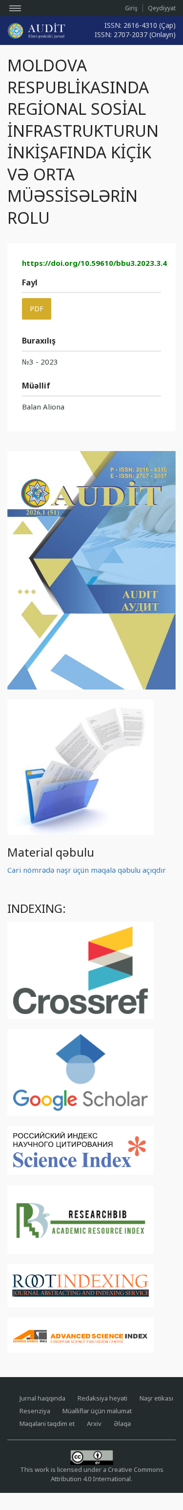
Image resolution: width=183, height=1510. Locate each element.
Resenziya (35, 1410)
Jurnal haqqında (42, 1398)
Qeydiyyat (162, 8)
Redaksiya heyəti (102, 1398)
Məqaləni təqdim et (47, 1423)
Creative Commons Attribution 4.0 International (107, 1474)
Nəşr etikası (156, 1398)
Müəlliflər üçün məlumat (97, 1410)
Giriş (131, 8)
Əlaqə (122, 1423)
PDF (36, 308)
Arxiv (94, 1423)
